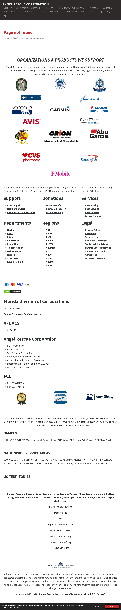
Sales (10, 233)
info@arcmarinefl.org (60, 542)
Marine (10, 229)
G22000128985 (14, 308)
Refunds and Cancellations (21, 212)
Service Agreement (95, 258)
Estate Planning (54, 212)
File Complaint (15, 205)
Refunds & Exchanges (96, 240)
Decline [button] (96, 606)
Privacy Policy (92, 229)
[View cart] (5, 16)
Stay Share (12, 258)
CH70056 (11, 330)
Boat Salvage (92, 208)
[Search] (108, 11)
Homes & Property (56, 208)
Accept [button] (112, 606)
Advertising (13, 240)
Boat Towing (92, 205)
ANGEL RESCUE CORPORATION (25, 4)
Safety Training (93, 215)
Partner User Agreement (98, 247)
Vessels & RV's (53, 205)
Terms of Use (92, 237)
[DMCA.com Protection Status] (12, 292)
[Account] (101, 12)
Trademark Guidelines (96, 244)
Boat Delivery (92, 212)
